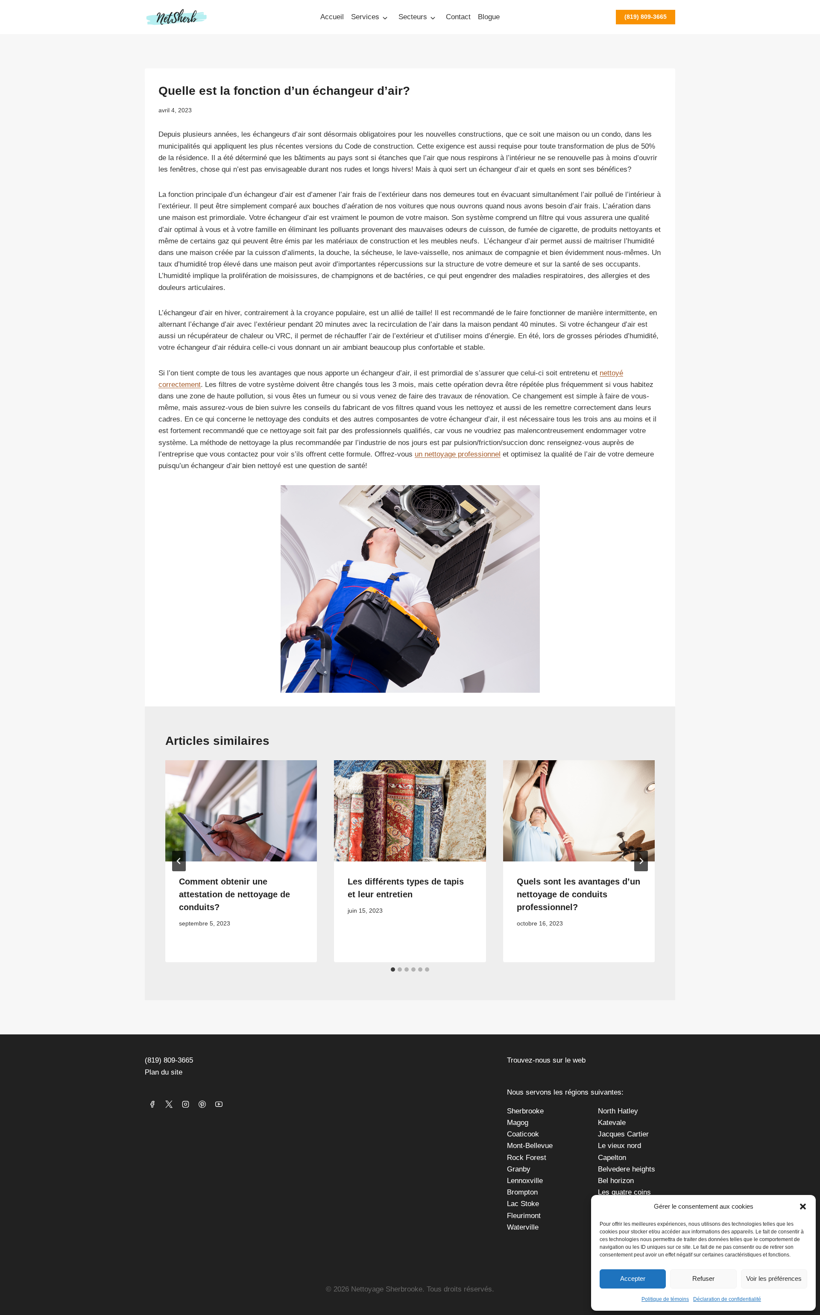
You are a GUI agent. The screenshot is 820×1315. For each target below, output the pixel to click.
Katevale (612, 1123)
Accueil (332, 17)
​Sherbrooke (525, 1111)
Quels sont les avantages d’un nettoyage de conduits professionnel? (578, 894)
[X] (168, 1104)
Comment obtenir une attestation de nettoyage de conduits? (234, 894)
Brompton (522, 1192)
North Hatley (618, 1111)
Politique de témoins (665, 1299)
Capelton (612, 1158)
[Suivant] (641, 861)
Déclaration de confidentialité (727, 1299)
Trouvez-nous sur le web (546, 1060)
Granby (518, 1169)
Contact (458, 17)
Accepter (632, 1278)
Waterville (523, 1227)
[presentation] (241, 810)
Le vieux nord (619, 1146)
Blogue (489, 17)
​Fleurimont (524, 1216)
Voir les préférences (774, 1278)
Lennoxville (525, 1181)
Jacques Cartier (623, 1134)
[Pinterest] (202, 1104)
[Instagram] (185, 1104)
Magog (517, 1123)
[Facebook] (152, 1104)
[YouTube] (218, 1104)
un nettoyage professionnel (458, 454)
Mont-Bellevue (530, 1146)
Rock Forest (526, 1158)
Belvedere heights (626, 1169)
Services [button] (365, 17)
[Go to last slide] (179, 861)
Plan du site (163, 1072)
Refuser (703, 1278)
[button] (803, 1206)
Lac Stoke (523, 1204)
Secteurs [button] (412, 17)
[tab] (393, 969)
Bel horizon (616, 1181)
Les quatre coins (624, 1192)
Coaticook (523, 1134)
